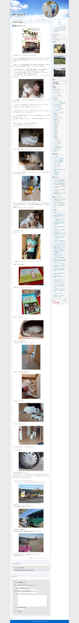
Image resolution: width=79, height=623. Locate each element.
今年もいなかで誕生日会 (59, 158)
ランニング (56, 101)
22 (59, 30)
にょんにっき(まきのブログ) (59, 213)
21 (57, 30)
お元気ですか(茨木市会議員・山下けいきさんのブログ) (59, 270)
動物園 (55, 114)
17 (63, 28)
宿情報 (55, 138)
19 (54, 30)
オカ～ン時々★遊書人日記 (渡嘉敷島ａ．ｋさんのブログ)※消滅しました (60, 251)
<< (54, 23)
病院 (55, 99)
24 (63, 30)
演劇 (55, 134)
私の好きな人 (56, 117)
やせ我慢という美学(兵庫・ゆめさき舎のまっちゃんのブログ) (59, 223)
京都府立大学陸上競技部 (59, 257)
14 (57, 28)
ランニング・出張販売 (58, 103)
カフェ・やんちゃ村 (58, 293)
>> (65, 23)
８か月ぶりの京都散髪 (58, 160)
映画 (55, 132)
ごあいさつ (56, 92)
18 (64, 28)
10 (63, 27)
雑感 (55, 127)
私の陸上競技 (56, 104)
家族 (55, 116)
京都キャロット (57, 212)
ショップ (55, 140)
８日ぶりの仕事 (57, 165)
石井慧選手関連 (57, 147)
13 (56, 28)
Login (64, 300)
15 (59, 28)
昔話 (55, 151)
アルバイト (56, 95)
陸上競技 (55, 110)
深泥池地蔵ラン (57, 172)
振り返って (56, 149)
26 (54, 31)
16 (61, 28)
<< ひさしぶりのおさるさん (17, 19)
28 (57, 31)
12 (54, 28)
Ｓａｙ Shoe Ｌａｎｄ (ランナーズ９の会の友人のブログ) (59, 286)
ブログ (55, 145)
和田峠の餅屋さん (57, 199)
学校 (55, 123)
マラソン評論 (56, 106)
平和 (55, 128)
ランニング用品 (57, 108)
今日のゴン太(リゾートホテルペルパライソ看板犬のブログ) (59, 290)
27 (56, 31)
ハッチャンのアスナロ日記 (59, 263)
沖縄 (55, 119)
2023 (60, 23)
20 (56, 30)
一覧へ (31, 19)
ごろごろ (55, 167)
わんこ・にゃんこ (57, 112)
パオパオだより (18, 14)
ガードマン (56, 143)
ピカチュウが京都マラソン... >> (43, 19)
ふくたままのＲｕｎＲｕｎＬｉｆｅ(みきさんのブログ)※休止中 (59, 237)
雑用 (55, 125)
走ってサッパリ (57, 163)
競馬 (55, 97)
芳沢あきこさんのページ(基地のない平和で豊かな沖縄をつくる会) (59, 261)
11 (64, 27)
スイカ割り (56, 156)
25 (64, 30)
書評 (55, 136)
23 (61, 30)
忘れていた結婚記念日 (58, 162)
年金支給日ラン (57, 174)
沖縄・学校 (56, 121)
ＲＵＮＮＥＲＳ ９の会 (58, 282)
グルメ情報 (56, 141)
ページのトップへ (16, 618)
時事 (55, 130)
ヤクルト (55, 93)
